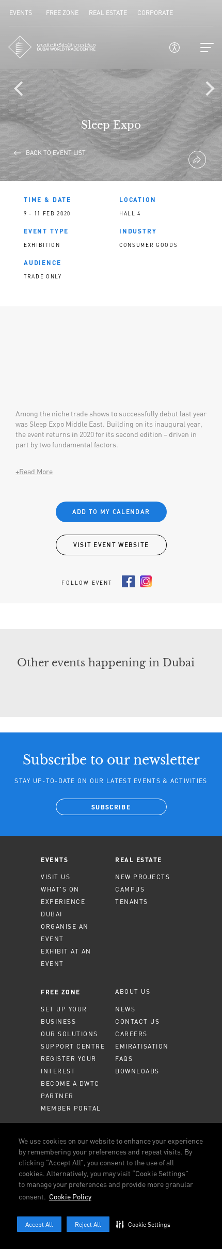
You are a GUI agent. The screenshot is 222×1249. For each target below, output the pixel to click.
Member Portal (71, 1108)
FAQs (124, 1059)
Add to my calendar (111, 512)
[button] (145, 1224)
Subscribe (111, 808)
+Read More (34, 471)
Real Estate (138, 859)
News (125, 1009)
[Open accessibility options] (174, 47)
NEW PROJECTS (142, 877)
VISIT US (55, 877)
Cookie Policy (70, 1196)
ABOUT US (132, 991)
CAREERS (131, 1034)
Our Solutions (69, 1034)
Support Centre (73, 1046)
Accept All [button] (39, 1224)
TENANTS (131, 901)
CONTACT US (137, 1021)
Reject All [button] (88, 1224)
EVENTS (54, 859)
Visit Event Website (111, 545)
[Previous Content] (23, 90)
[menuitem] (74, 859)
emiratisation (142, 1046)
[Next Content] (209, 90)
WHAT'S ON (60, 889)
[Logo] (52, 47)
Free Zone (61, 991)
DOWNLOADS (137, 1071)
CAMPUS (130, 889)
